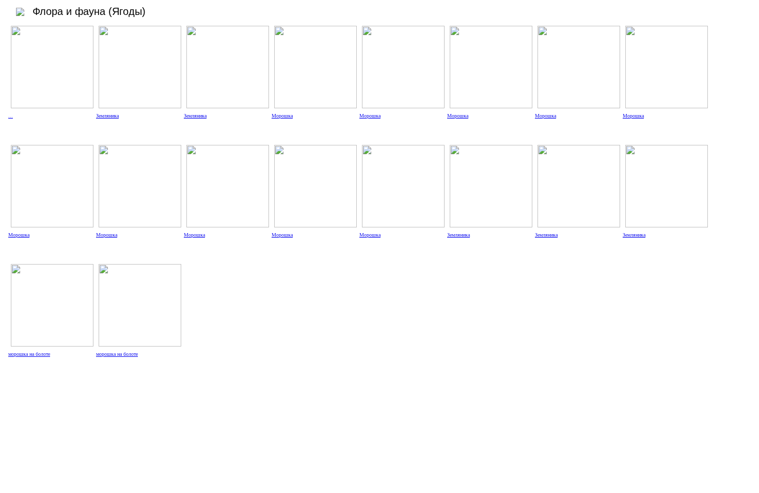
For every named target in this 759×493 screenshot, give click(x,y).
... (10, 116)
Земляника (107, 116)
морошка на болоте (29, 354)
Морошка (282, 116)
